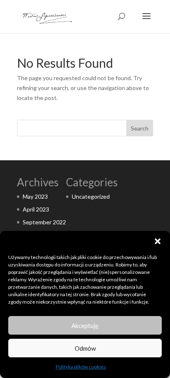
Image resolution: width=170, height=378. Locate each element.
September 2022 (44, 222)
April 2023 (36, 209)
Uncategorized (91, 196)
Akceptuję (85, 325)
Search (140, 128)
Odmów (85, 348)
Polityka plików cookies (81, 367)
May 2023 (35, 196)
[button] (157, 241)
